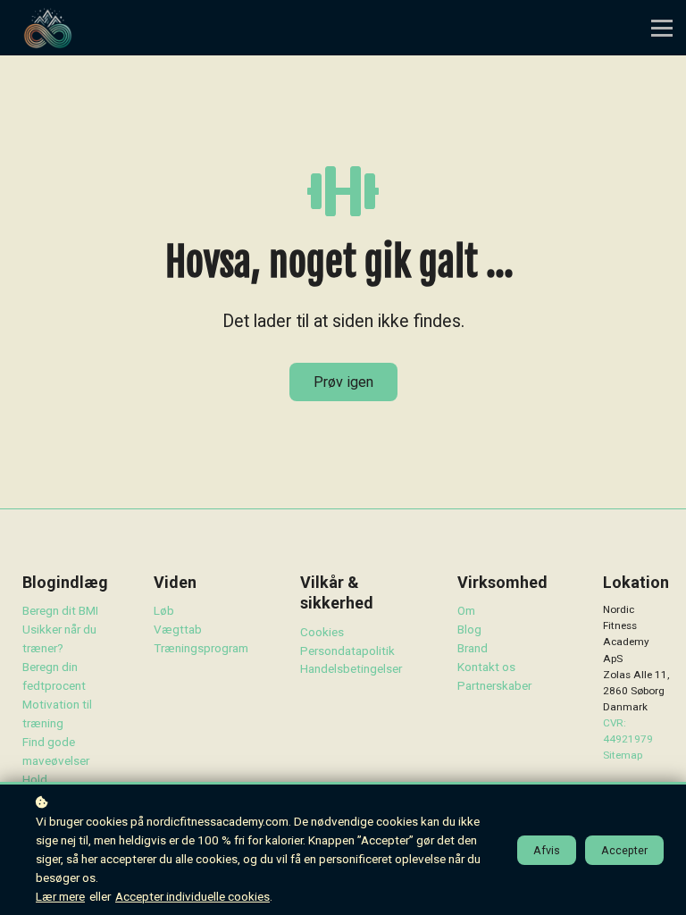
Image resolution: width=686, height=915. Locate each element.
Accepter (624, 850)
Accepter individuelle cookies (192, 896)
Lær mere (60, 896)
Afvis (546, 850)
